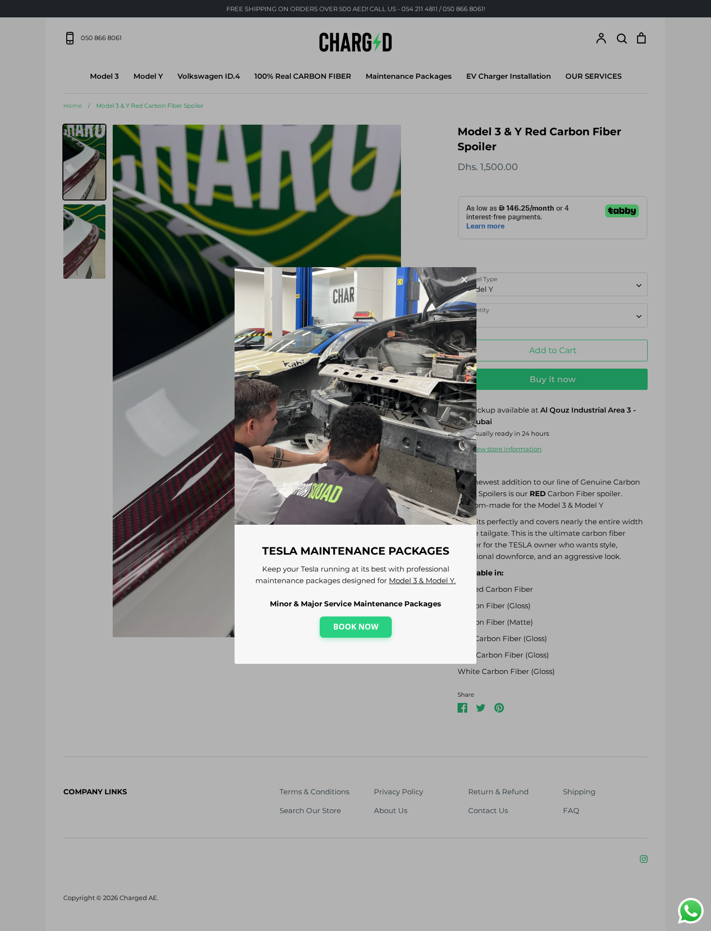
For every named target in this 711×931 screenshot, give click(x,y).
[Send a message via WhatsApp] (691, 911)
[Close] (464, 279)
